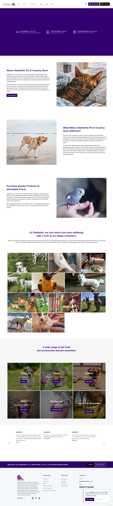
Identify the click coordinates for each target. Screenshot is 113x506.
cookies (91, 492)
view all (24, 381)
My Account (64, 479)
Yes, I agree (89, 499)
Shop (18, 4)
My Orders (63, 481)
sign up (91, 464)
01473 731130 (86, 487)
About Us (45, 479)
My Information (64, 485)
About (46, 4)
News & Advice (32, 4)
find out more (100, 464)
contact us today (56, 409)
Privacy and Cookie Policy (49, 490)
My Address (64, 483)
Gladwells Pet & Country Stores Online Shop (9, 4)
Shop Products (12, 95)
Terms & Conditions (47, 488)
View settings (99, 499)
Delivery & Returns (47, 485)
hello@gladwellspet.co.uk (86, 481)
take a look (89, 381)
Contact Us (45, 481)
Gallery (41, 4)
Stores (24, 4)
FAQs (44, 483)
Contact (52, 4)
